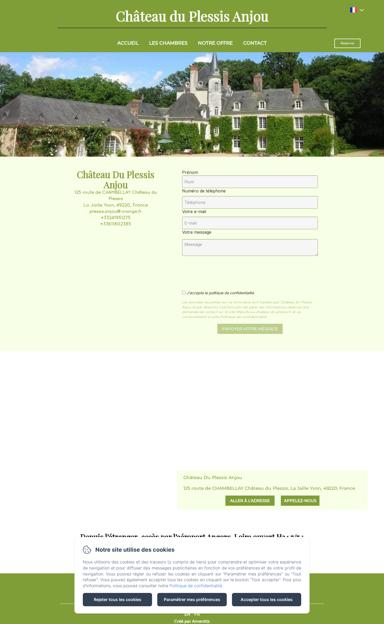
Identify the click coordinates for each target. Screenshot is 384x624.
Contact (255, 43)
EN (187, 614)
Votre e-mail (194, 211)
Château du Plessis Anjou (192, 16)
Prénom (190, 172)
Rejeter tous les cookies (117, 599)
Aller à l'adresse (250, 500)
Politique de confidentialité (196, 585)
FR (197, 614)
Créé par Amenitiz (192, 621)
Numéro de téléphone (204, 190)
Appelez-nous (300, 500)
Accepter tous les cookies (267, 599)
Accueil (128, 43)
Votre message (196, 232)
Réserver (347, 43)
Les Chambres (168, 43)
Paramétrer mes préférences (192, 599)
